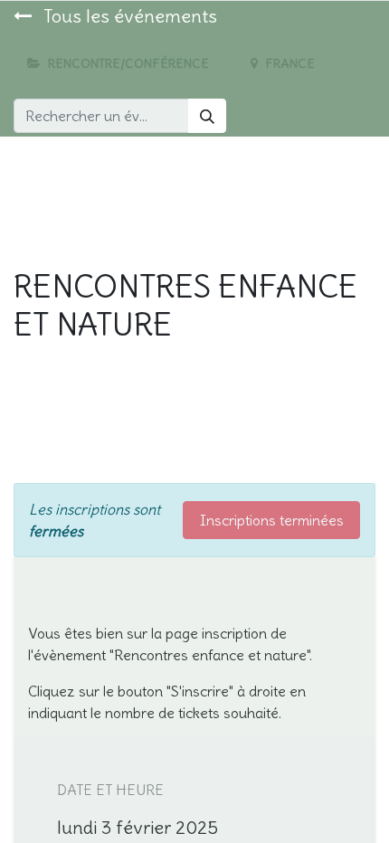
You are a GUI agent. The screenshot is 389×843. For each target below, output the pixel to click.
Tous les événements (128, 16)
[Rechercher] (207, 116)
